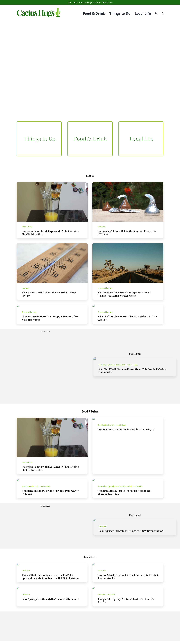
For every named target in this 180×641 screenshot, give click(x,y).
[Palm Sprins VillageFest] (94, 520)
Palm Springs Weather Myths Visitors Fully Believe (50, 599)
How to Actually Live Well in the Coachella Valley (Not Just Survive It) (128, 576)
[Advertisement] (90, 40)
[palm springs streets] (93, 588)
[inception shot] (52, 183)
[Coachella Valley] (93, 564)
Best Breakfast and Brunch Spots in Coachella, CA (126, 429)
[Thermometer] (52, 244)
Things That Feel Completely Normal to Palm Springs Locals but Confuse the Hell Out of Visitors (50, 576)
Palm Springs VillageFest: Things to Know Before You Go (131, 531)
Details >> (107, 2)
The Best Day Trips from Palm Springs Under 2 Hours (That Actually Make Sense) (124, 294)
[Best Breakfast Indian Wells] (93, 480)
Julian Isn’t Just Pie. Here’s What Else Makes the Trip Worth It (127, 318)
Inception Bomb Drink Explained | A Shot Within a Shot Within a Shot (50, 232)
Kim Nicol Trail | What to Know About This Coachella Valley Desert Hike (132, 370)
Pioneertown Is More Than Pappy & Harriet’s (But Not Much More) (50, 318)
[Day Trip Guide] (127, 244)
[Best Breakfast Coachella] (93, 418)
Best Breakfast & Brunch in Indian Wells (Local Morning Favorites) (124, 492)
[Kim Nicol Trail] (94, 358)
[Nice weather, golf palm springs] (18, 588)
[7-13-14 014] (127, 183)
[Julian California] (93, 305)
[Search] (162, 13)
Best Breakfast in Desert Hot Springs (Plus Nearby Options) (50, 492)
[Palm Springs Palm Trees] (18, 564)
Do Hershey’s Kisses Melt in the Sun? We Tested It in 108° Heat (127, 232)
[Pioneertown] (18, 305)
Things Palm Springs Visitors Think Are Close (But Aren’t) (126, 600)
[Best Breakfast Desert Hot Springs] (18, 480)
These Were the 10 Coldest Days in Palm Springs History (49, 294)
